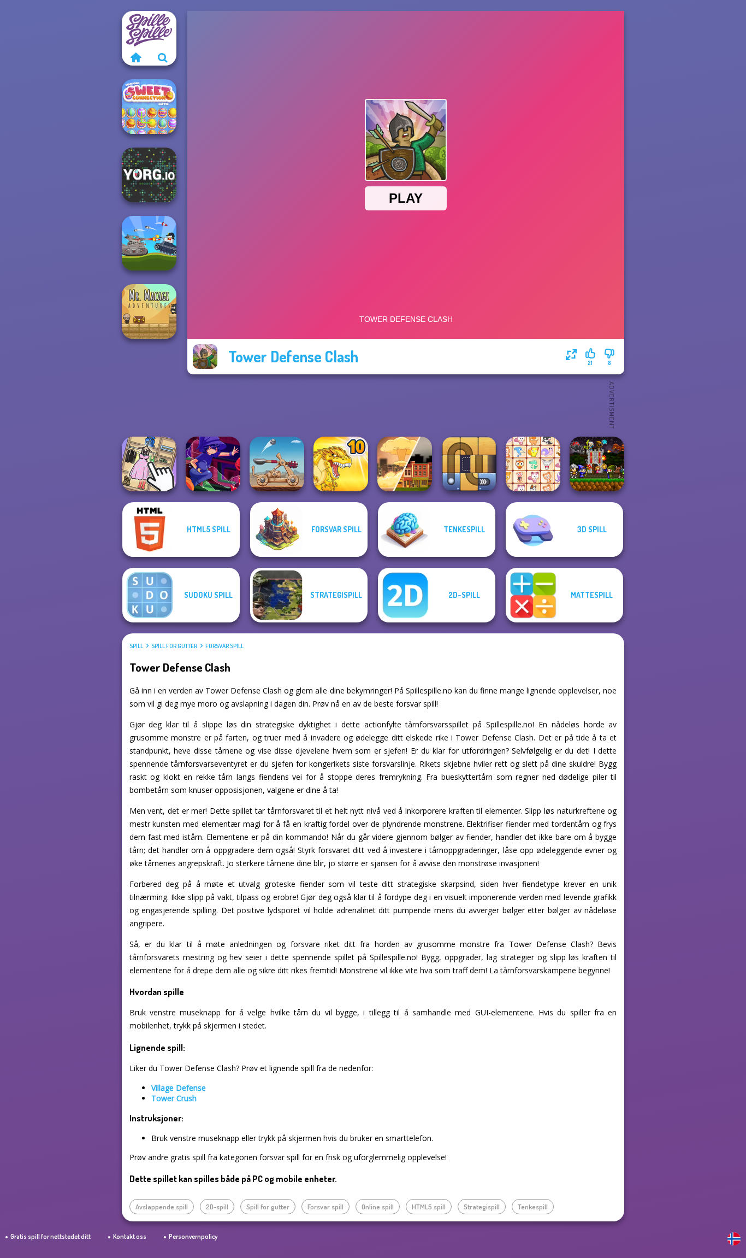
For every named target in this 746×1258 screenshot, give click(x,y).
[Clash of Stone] (277, 464)
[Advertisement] (406, 404)
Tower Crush (174, 1098)
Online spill (378, 1206)
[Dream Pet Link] (533, 464)
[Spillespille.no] (135, 57)
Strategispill (482, 1206)
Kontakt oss (129, 1236)
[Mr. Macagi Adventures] (149, 311)
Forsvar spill (224, 646)
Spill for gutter (174, 646)
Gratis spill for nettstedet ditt (50, 1236)
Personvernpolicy (193, 1236)
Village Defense (178, 1088)
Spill (136, 646)
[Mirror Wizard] (213, 464)
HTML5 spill (429, 1206)
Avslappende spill (161, 1206)
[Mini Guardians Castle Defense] (597, 464)
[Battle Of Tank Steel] (149, 243)
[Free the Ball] (469, 464)
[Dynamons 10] (340, 464)
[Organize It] (149, 464)
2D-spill (217, 1206)
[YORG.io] (149, 175)
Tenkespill (533, 1206)
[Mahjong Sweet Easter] (149, 106)
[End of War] (404, 464)
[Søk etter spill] (162, 57)
